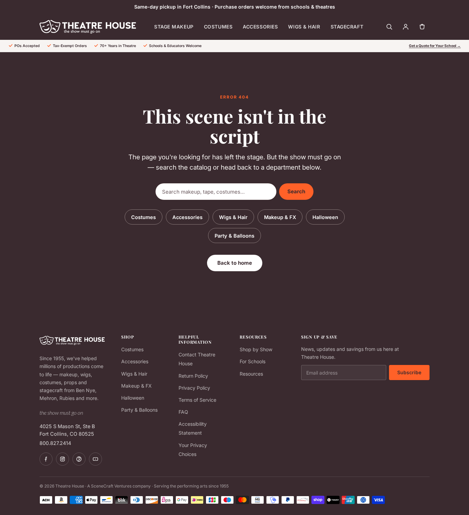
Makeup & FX (280, 217)
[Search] (389, 26)
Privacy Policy (194, 388)
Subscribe (409, 372)
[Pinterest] (78, 459)
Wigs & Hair (304, 27)
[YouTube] (95, 459)
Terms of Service (197, 400)
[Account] (405, 26)
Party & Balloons (234, 236)
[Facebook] (46, 459)
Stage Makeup (174, 27)
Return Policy (193, 376)
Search (296, 191)
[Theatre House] (87, 27)
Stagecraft (347, 27)
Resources (251, 374)
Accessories (260, 27)
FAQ (183, 412)
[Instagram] (62, 459)
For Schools (252, 361)
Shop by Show (256, 349)
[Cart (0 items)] (422, 26)
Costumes (218, 27)
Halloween (325, 217)
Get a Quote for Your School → (435, 46)
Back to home (234, 263)
